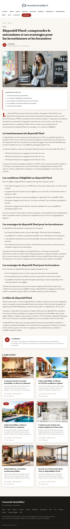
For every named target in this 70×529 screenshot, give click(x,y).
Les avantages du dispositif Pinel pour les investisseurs (22, 101)
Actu (9, 15)
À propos (16, 15)
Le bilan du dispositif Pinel (14, 106)
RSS (21, 512)
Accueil (5, 11)
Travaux (41, 11)
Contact (26, 15)
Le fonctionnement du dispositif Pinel (17, 95)
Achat (12, 11)
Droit (4, 15)
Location (32, 11)
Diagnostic (50, 11)
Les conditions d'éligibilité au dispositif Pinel (19, 98)
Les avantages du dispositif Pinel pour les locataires (21, 103)
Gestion (25, 11)
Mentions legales (13, 512)
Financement (60, 11)
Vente (18, 11)
